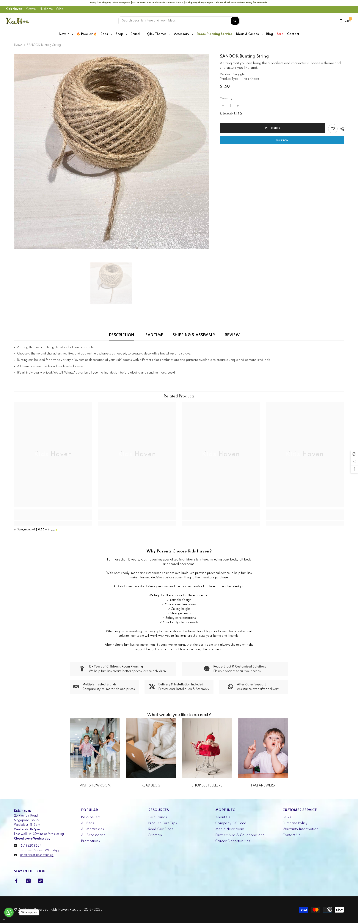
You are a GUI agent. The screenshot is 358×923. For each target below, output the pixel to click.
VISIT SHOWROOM (95, 785)
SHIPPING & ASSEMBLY (193, 335)
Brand (135, 34)
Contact (293, 34)
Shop (119, 34)
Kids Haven (14, 9)
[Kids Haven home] (17, 21)
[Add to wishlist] (332, 128)
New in (64, 34)
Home (18, 45)
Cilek (59, 9)
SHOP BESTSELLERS (206, 785)
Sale (280, 34)
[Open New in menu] (72, 34)
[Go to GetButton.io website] (9, 919)
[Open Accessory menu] (192, 34)
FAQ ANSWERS (263, 785)
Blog (269, 34)
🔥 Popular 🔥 (87, 34)
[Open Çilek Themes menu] (170, 34)
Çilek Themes (157, 34)
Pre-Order (272, 128)
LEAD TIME (153, 335)
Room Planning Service (214, 34)
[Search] (235, 21)
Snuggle (238, 74)
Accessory (181, 34)
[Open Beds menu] (111, 34)
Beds (104, 34)
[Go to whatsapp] (9, 912)
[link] (53, 517)
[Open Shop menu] (126, 34)
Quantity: (226, 98)
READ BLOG (151, 785)
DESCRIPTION (121, 335)
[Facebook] (16, 880)
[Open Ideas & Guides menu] (262, 34)
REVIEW (232, 335)
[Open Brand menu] (143, 34)
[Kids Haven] (95, 748)
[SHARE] (340, 128)
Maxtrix (31, 9)
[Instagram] (28, 880)
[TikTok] (40, 880)
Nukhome (46, 9)
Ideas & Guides (247, 34)
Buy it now (282, 139)
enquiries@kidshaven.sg (37, 855)
